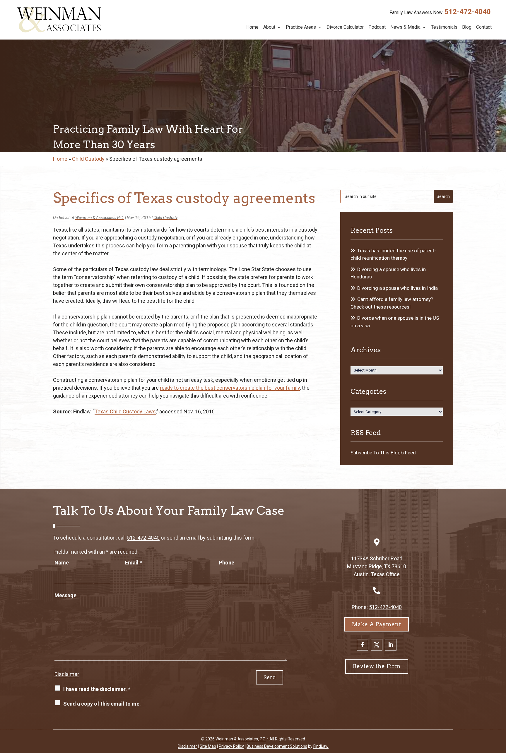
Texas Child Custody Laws (125, 411)
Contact (484, 27)
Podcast (377, 27)
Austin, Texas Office (377, 574)
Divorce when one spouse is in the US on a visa (395, 321)
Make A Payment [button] (376, 624)
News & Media (405, 27)
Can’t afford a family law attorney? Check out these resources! (392, 303)
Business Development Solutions (277, 746)
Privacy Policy (231, 746)
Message (65, 595)
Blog (466, 27)
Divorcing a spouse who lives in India (397, 288)
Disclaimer (66, 674)
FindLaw (321, 746)
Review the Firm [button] (377, 666)
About (269, 27)
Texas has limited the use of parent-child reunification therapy (393, 254)
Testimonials (444, 27)
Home (252, 27)
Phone (226, 562)
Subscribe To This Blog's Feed (383, 453)
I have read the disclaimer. (96, 689)
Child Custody (165, 217)
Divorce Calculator (345, 27)
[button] (500, 710)
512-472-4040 (468, 12)
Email (133, 562)
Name (61, 562)
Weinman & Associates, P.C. (99, 217)
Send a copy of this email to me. (102, 704)
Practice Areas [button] (301, 27)
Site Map (208, 746)
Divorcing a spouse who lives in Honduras (388, 273)
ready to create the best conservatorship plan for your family (230, 388)
